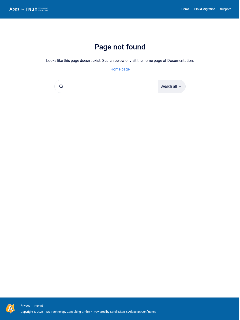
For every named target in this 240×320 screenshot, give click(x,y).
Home (185, 9)
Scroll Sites (117, 311)
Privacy (25, 305)
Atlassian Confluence (142, 311)
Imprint (38, 305)
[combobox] (106, 86)
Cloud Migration (204, 9)
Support (225, 9)
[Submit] (61, 86)
